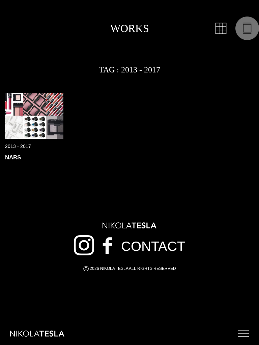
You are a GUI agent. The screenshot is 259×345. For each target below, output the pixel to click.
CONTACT (153, 246)
